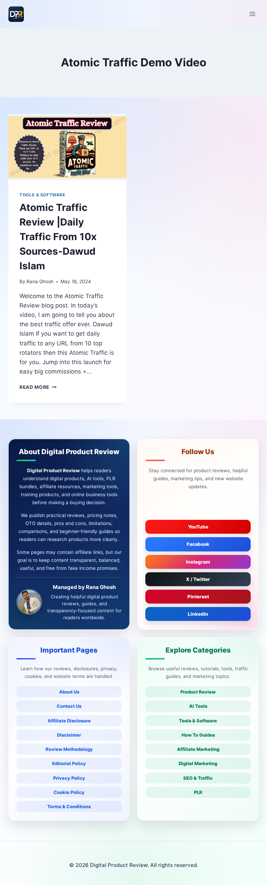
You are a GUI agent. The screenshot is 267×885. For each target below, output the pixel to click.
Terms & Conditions (69, 806)
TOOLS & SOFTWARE (42, 194)
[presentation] (67, 147)
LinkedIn (198, 614)
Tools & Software (198, 720)
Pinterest (198, 596)
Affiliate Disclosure (69, 720)
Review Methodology (69, 749)
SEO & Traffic (198, 778)
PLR (198, 792)
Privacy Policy (69, 778)
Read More (38, 387)
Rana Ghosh (40, 281)
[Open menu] (252, 13)
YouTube (198, 527)
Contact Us (69, 706)
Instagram (198, 562)
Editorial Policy (69, 763)
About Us (69, 692)
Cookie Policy (69, 792)
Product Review (198, 692)
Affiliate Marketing (198, 749)
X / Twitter (198, 579)
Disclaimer (69, 735)
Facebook (198, 544)
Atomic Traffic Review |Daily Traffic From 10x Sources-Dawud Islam (58, 237)
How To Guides (198, 735)
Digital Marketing (198, 763)
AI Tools (198, 706)
